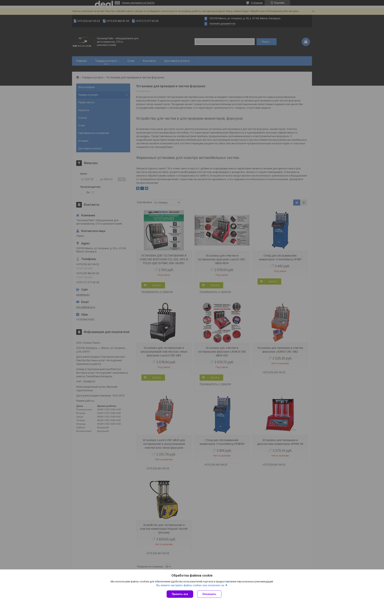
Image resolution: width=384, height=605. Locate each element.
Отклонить (209, 594)
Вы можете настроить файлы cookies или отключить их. (190, 585)
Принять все (180, 594)
